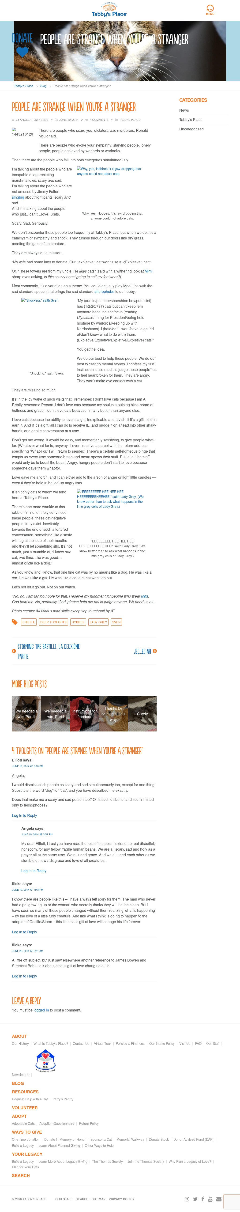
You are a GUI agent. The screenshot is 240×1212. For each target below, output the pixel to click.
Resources (25, 1092)
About (19, 1036)
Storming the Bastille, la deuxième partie (49, 651)
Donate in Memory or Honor (65, 1139)
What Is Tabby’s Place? (51, 1043)
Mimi (149, 271)
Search (21, 1175)
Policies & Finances (130, 1043)
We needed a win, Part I (55, 713)
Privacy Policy (122, 1199)
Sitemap (98, 1199)
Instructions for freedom (84, 713)
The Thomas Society (107, 1161)
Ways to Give (27, 1132)
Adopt (19, 1116)
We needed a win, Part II (26, 713)
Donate (22, 38)
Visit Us (184, 1043)
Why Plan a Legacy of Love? (190, 1161)
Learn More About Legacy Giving (62, 1161)
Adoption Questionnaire (56, 1123)
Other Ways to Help (99, 1145)
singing (18, 197)
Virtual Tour (102, 1043)
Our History (20, 1043)
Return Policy (89, 1123)
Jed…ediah (142, 651)
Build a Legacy (23, 1145)
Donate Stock (159, 1139)
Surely (142, 713)
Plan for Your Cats (25, 1167)
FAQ (198, 1043)
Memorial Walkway (130, 1139)
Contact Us (81, 1043)
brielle (28, 622)
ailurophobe (104, 291)
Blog (18, 1083)
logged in (41, 1010)
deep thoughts (53, 622)
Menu (210, 10)
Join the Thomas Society (146, 1161)
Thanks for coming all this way (113, 713)
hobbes (78, 622)
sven (116, 622)
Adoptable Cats (23, 1123)
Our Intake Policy (162, 1043)
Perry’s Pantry (62, 1099)
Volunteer (25, 1108)
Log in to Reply (24, 815)
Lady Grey (98, 622)
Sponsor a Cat (101, 1139)
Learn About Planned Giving (59, 1145)
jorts (144, 596)
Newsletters (20, 1074)
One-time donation (26, 1139)
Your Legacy (27, 1154)
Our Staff (212, 1043)
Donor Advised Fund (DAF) (193, 1139)
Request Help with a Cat (30, 1099)
